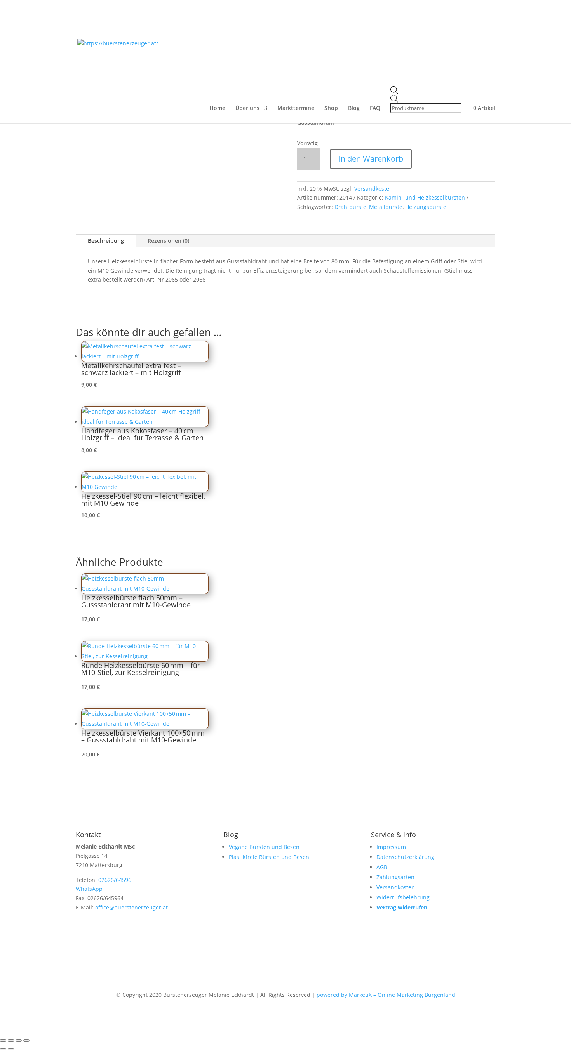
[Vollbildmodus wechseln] (11, 1040)
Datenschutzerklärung (405, 857)
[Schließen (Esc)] (26, 1040)
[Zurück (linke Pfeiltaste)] (3, 1049)
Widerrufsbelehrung (403, 897)
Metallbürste (385, 206)
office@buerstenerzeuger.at (131, 907)
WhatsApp (89, 888)
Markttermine (295, 108)
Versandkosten (373, 188)
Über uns (247, 108)
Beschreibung (106, 240)
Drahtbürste (350, 206)
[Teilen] (19, 1040)
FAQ (375, 108)
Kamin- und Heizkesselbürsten (425, 197)
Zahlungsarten (395, 877)
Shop (331, 108)
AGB (381, 867)
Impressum (391, 846)
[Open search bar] (426, 90)
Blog (354, 108)
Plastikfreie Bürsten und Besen (269, 857)
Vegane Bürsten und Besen (264, 846)
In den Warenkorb (370, 158)
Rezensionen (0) (168, 240)
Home (217, 108)
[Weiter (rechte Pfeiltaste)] (11, 1049)
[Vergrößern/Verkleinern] (3, 1040)
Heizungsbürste (425, 206)
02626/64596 (114, 879)
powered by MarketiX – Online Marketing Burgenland (386, 994)
